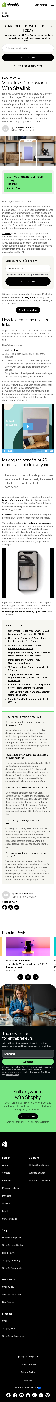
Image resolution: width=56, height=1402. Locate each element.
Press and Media (10, 1188)
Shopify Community (12, 1268)
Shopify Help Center (12, 1245)
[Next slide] (36, 977)
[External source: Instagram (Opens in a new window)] (28, 1395)
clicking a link (28, 297)
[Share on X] (10, 907)
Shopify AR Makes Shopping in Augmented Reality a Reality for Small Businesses (28, 677)
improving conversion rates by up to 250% (24, 611)
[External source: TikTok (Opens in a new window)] (34, 1395)
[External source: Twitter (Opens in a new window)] (15, 1395)
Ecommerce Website (39, 1180)
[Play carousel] (28, 977)
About (5, 1165)
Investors (7, 1180)
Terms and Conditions (40, 1072)
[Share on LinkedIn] (16, 907)
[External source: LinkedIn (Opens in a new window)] (41, 1395)
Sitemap (28, 1380)
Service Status (9, 1218)
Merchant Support (11, 1237)
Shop (5, 1320)
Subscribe (28, 1061)
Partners (6, 1195)
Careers (6, 1172)
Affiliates (6, 1203)
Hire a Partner (9, 1252)
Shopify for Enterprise (13, 1336)
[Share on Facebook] (4, 907)
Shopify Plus (8, 1328)
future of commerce (13, 500)
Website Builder (37, 1172)
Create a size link (28, 310)
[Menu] (52, 5)
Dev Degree (8, 1302)
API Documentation (12, 1294)
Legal (5, 1211)
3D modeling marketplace (37, 523)
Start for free (41, 4)
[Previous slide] (20, 977)
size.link (13, 350)
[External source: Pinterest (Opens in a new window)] (47, 1395)
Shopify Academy (11, 1260)
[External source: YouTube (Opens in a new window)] (21, 1395)
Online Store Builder (39, 1165)
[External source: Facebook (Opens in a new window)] (8, 1395)
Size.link (6, 233)
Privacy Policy (12, 1074)
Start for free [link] (28, 57)
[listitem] (28, 954)
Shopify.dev (8, 1286)
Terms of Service (28, 1364)
